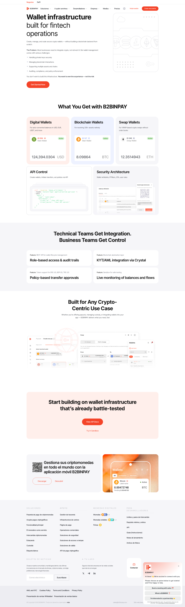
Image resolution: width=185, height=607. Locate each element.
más (68, 602)
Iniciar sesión (134, 8)
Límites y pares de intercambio (138, 517)
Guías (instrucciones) (134, 532)
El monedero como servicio (37, 530)
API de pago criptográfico (69, 551)
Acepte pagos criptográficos (37, 520)
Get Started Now (38, 84)
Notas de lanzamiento (135, 538)
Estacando (30, 540)
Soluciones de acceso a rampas (72, 540)
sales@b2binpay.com (120, 602)
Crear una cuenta (150, 8)
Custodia (30, 545)
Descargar (42, 481)
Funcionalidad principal (35, 525)
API (128, 527)
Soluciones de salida (67, 545)
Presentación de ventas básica (65, 596)
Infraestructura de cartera (69, 520)
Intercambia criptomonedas (37, 535)
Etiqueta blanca (32, 551)
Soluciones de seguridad (69, 535)
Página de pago (66, 525)
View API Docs (92, 422)
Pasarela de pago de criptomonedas (40, 515)
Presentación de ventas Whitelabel (39, 596)
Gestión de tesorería (67, 515)
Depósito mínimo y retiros (136, 522)
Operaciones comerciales (69, 530)
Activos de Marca (133, 543)
